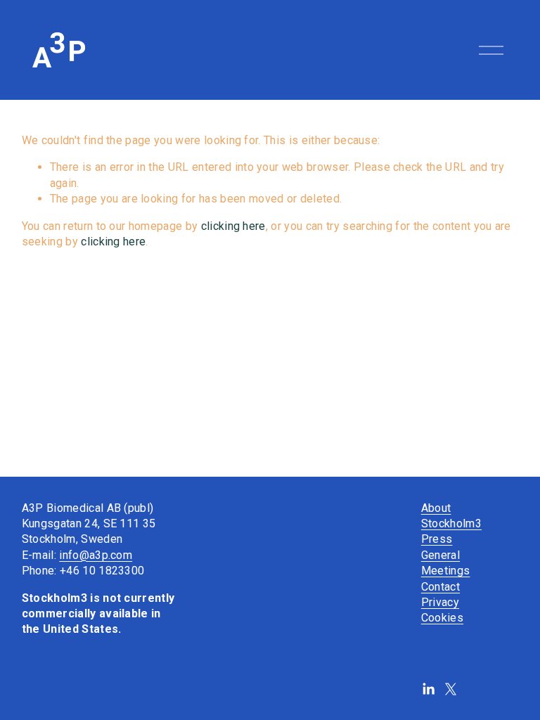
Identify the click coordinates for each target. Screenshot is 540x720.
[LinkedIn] (428, 689)
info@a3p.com (95, 555)
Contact (440, 586)
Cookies (442, 617)
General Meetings (445, 562)
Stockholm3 (451, 523)
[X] (451, 689)
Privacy (440, 602)
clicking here (233, 226)
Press (437, 539)
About (436, 508)
